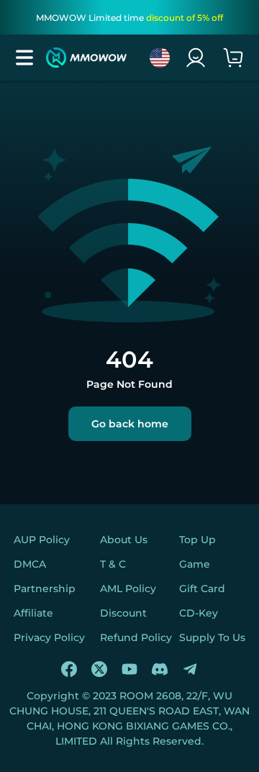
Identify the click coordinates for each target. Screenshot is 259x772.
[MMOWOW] (86, 57)
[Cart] (233, 57)
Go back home (129, 423)
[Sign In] (195, 57)
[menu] (24, 57)
